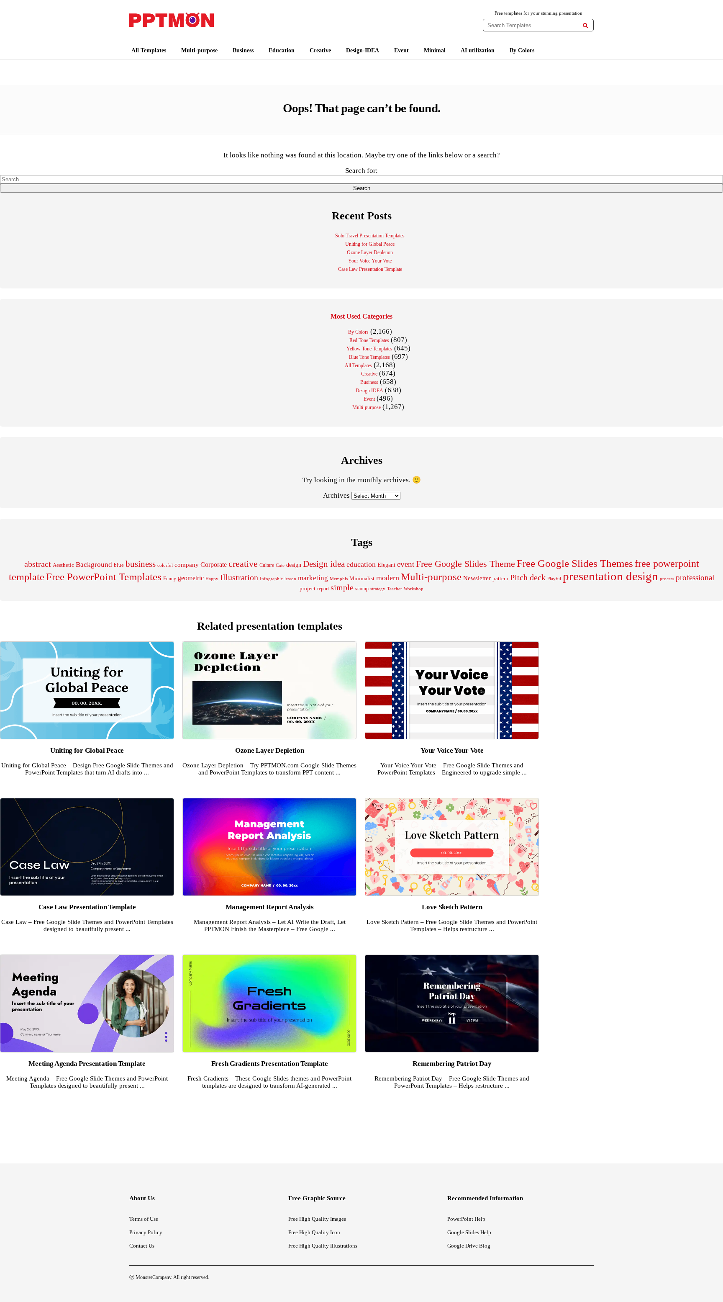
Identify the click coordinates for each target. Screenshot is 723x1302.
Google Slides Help (469, 1232)
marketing (313, 578)
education (361, 564)
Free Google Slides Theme (465, 563)
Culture (266, 565)
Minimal (435, 50)
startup (362, 588)
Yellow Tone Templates (369, 349)
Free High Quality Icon (314, 1232)
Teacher (394, 588)
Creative (320, 50)
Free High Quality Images (317, 1219)
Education (282, 50)
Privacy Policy (145, 1232)
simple (342, 587)
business (141, 564)
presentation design (610, 576)
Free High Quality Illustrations (322, 1246)
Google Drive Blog (468, 1246)
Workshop (413, 588)
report (323, 589)
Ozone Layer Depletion (370, 252)
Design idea (324, 564)
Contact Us (141, 1246)
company (186, 564)
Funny (169, 579)
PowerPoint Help (466, 1219)
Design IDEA (369, 391)
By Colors (522, 50)
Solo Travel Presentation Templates (370, 236)
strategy (377, 588)
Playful (554, 578)
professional (695, 577)
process (667, 578)
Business (243, 50)
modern (387, 578)
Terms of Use (143, 1219)
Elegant (386, 565)
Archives (336, 495)
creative (243, 563)
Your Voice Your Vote (370, 261)
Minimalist (361, 579)
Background (94, 565)
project (307, 588)
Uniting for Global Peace (370, 244)
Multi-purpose (199, 50)
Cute (280, 565)
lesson (290, 578)
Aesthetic (63, 565)
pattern (500, 578)
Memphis (339, 578)
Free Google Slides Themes (575, 563)
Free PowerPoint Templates (104, 576)
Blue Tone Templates (369, 357)
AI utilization (478, 50)
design (293, 564)
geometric (191, 578)
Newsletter (477, 578)
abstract (37, 564)
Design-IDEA (362, 50)
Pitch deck (528, 577)
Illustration (239, 577)
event (405, 564)
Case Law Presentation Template (370, 269)
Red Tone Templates (369, 340)
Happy (211, 578)
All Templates (148, 50)
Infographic (271, 578)
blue (119, 565)
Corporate (213, 564)
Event (401, 50)
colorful (165, 565)
